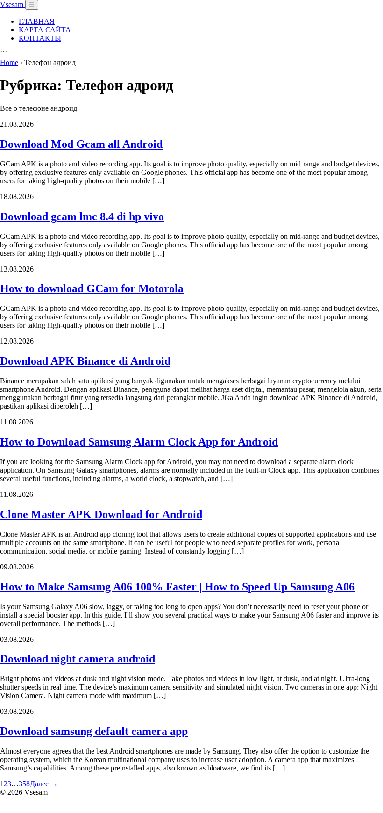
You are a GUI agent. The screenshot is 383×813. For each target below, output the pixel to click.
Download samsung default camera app (94, 731)
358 (24, 784)
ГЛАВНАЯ (37, 21)
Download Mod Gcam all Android (81, 144)
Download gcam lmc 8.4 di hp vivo (82, 216)
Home (9, 62)
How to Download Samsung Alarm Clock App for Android (139, 442)
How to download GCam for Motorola (92, 288)
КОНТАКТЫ (40, 38)
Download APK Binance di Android (85, 361)
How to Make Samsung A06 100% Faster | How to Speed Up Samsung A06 (177, 587)
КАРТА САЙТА (45, 30)
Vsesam (12, 4)
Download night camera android (77, 659)
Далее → (44, 784)
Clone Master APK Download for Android (101, 514)
